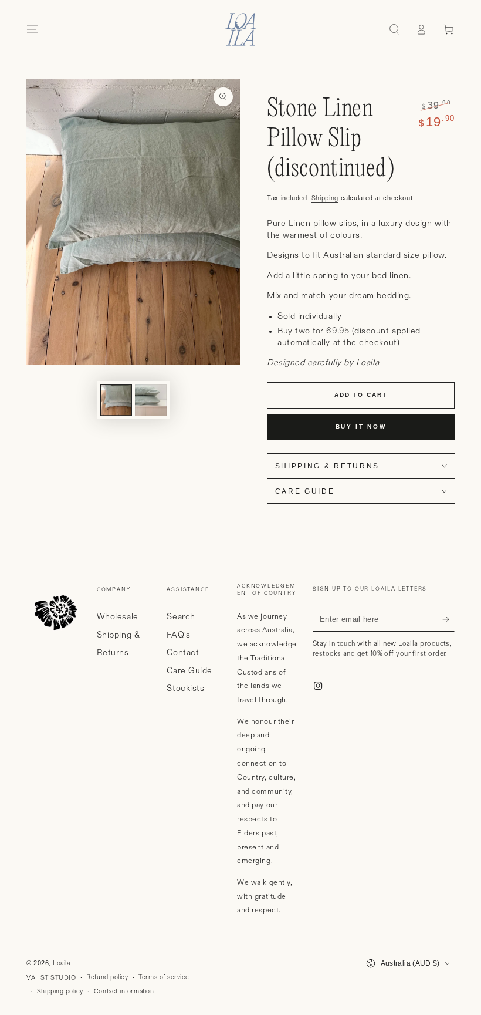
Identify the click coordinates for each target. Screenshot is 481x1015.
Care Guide (189, 671)
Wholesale (117, 617)
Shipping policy (60, 991)
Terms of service (163, 977)
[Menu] (32, 29)
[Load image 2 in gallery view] (151, 400)
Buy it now (361, 426)
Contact (183, 653)
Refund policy (107, 977)
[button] (394, 29)
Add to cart (360, 395)
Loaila (61, 963)
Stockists (185, 688)
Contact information (124, 991)
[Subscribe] (448, 619)
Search (181, 617)
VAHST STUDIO (51, 978)
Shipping (324, 198)
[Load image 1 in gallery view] (116, 400)
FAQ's (178, 635)
